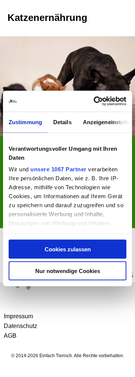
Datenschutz (20, 326)
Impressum (18, 316)
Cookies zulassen (68, 249)
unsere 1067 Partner (58, 169)
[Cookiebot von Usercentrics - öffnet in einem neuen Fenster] (95, 101)
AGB (10, 335)
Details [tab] (62, 122)
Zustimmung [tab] (25, 122)
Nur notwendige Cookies (67, 271)
